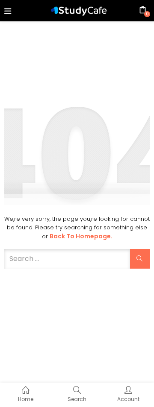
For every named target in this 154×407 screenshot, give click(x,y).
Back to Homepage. (81, 236)
